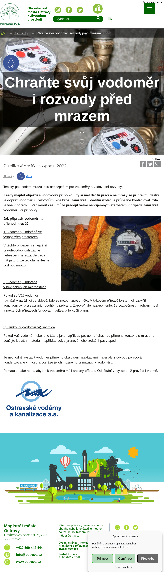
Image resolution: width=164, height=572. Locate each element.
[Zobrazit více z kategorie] (11, 70)
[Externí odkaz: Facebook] (143, 164)
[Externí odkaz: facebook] (126, 530)
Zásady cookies (123, 567)
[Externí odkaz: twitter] (135, 530)
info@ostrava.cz (29, 555)
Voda (29, 176)
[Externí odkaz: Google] (157, 164)
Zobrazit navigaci (149, 8)
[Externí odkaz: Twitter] (150, 164)
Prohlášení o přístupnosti (74, 545)
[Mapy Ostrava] (98, 9)
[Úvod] (3, 33)
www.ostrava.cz (28, 562)
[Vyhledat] (98, 19)
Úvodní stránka (68, 542)
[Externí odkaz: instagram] (117, 530)
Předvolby (147, 558)
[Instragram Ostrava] (58, 10)
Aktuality (21, 33)
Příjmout (102, 558)
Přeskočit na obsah (152, 2)
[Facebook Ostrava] (69, 10)
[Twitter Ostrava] (80, 10)
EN (110, 19)
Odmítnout (125, 558)
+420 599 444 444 (29, 548)
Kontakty (85, 542)
